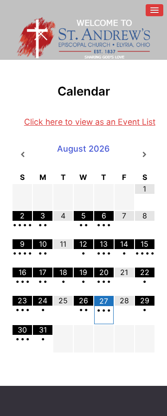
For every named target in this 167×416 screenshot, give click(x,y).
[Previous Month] (22, 154)
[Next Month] (144, 154)
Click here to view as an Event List (89, 122)
